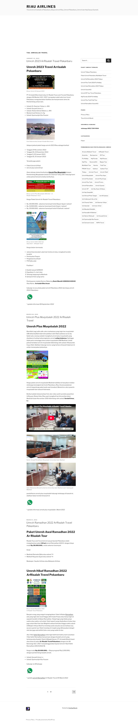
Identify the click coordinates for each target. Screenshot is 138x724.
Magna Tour (103, 162)
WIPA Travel (100, 222)
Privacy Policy (85, 114)
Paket (83, 140)
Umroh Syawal (99, 185)
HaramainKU (93, 162)
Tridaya (84, 172)
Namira (95, 165)
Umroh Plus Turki (87, 182)
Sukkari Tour (104, 168)
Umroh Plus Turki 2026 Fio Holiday (91, 82)
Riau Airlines (41, 6)
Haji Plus (84, 162)
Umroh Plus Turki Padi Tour (89, 100)
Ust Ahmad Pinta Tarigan (89, 195)
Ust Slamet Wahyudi (88, 216)
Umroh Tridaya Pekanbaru (89, 72)
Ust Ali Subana (103, 195)
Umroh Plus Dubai (87, 179)
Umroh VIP (85, 189)
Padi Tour (103, 165)
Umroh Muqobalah (87, 175)
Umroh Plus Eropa (100, 179)
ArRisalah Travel (103, 152)
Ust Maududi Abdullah (88, 209)
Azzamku (85, 155)
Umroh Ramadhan (87, 185)
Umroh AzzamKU (86, 89)
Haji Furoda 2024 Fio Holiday (89, 96)
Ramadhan (69, 614)
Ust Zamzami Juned (88, 222)
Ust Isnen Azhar (96, 206)
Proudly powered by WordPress (45, 719)
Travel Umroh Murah (87, 118)
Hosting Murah (72, 708)
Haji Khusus (103, 158)
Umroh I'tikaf (104, 172)
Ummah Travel (93, 172)
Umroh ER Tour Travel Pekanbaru (91, 93)
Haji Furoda (94, 158)
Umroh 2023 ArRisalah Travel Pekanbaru (49, 61)
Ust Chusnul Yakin (87, 202)
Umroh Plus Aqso (101, 175)
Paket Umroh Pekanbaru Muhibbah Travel (93, 75)
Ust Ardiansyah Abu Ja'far (89, 199)
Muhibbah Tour (86, 165)
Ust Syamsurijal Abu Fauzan (90, 219)
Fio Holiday (85, 158)
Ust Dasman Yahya (101, 202)
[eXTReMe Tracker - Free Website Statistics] (28, 710)
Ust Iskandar (86, 206)
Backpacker (94, 155)
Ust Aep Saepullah (87, 192)
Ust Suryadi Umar (102, 216)
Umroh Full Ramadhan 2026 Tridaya (92, 79)
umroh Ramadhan (39, 678)
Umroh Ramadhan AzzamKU (89, 103)
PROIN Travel (86, 168)
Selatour (95, 168)
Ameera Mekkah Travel (89, 152)
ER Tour (102, 155)
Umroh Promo (99, 182)
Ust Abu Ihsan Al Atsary (98, 189)
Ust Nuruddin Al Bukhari (89, 212)
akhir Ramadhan (39, 635)
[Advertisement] (69, 29)
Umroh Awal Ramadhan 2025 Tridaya (92, 86)
